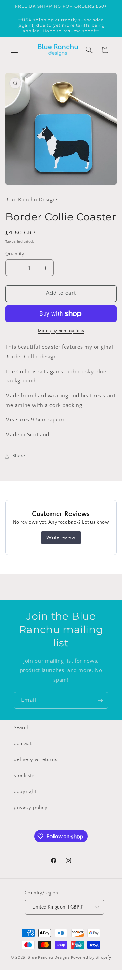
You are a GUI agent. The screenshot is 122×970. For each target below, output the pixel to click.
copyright (25, 791)
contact (23, 744)
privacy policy (31, 807)
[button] (14, 49)
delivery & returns (35, 759)
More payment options (61, 330)
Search (22, 728)
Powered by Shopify (91, 957)
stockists (24, 775)
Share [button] (18, 456)
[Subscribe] (100, 700)
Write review (60, 537)
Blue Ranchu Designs (48, 957)
